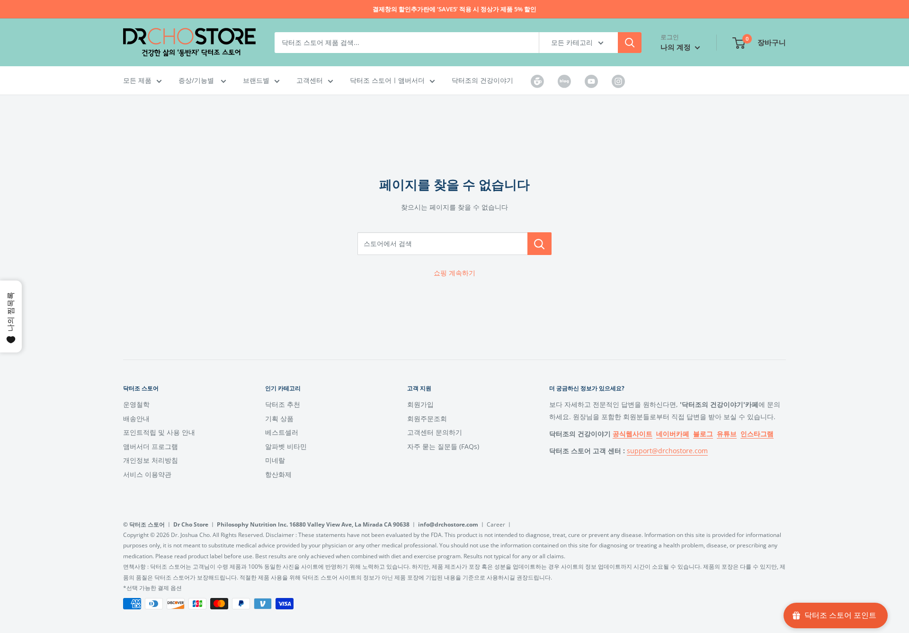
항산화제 (278, 474)
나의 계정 (676, 47)
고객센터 (309, 80)
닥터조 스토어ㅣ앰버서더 (387, 80)
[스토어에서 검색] (539, 243)
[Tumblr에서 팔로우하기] (537, 81)
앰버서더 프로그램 (150, 446)
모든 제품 (137, 80)
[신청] (630, 42)
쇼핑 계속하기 (454, 272)
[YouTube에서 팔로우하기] (591, 81)
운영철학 (136, 404)
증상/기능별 (197, 80)
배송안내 (136, 418)
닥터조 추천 (282, 404)
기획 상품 (279, 418)
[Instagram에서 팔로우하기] (618, 81)
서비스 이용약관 (147, 474)
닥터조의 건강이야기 (482, 80)
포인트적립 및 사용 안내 (159, 432)
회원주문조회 (427, 418)
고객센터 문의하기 (434, 432)
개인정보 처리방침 (150, 460)
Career (496, 524)
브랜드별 (256, 80)
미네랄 (275, 460)
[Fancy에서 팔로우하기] (564, 81)
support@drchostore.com (667, 450)
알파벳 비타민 (286, 446)
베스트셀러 (281, 432)
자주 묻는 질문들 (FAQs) (443, 446)
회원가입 (420, 404)
